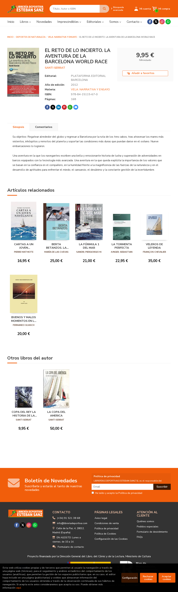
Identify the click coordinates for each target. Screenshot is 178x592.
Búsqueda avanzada (118, 8)
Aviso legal (101, 518)
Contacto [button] (133, 22)
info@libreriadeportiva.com (72, 523)
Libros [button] (24, 22)
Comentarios (43, 127)
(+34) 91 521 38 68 (68, 518)
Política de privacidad (106, 528)
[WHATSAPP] (168, 21)
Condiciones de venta (107, 523)
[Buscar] (104, 9)
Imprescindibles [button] (68, 22)
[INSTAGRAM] (162, 21)
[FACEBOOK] (149, 21)
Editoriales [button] (94, 22)
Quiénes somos (145, 521)
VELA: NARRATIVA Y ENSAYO (62, 37)
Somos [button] (114, 22)
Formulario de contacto (71, 547)
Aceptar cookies (167, 578)
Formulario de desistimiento (152, 531)
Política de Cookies (105, 533)
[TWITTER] (156, 21)
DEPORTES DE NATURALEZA (31, 37)
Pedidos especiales (147, 526)
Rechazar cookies (148, 578)
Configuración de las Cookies (111, 539)
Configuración (129, 577)
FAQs (140, 537)
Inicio (10, 37)
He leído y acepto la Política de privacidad (118, 493)
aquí (18, 587)
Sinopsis (18, 127)
